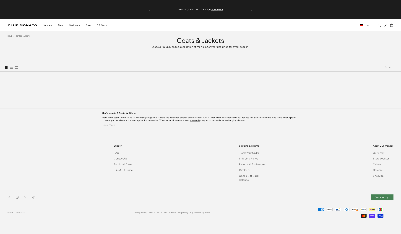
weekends (195, 120)
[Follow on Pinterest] (25, 197)
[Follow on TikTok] (33, 197)
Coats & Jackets (23, 36)
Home (10, 36)
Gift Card (244, 170)
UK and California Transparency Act (176, 213)
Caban (377, 164)
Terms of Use (153, 213)
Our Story (378, 152)
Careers (378, 170)
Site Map (378, 175)
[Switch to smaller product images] (11, 67)
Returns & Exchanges (252, 164)
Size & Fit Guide (123, 170)
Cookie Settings (382, 197)
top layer (254, 117)
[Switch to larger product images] (6, 67)
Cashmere (74, 25)
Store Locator (381, 158)
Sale (88, 25)
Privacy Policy (140, 213)
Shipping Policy (248, 158)
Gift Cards (102, 25)
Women (48, 25)
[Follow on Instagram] (17, 197)
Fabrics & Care (123, 164)
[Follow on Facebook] (9, 197)
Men (60, 25)
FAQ (116, 152)
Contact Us (120, 158)
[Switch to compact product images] (16, 67)
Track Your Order (249, 152)
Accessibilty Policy (202, 213)
